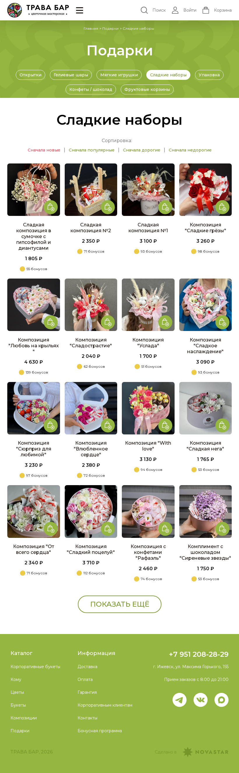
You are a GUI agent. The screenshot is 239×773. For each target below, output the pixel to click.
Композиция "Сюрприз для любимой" (33, 448)
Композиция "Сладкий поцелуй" (91, 549)
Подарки (110, 28)
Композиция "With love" (148, 446)
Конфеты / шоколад (90, 89)
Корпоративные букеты (35, 666)
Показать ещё (119, 604)
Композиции (23, 718)
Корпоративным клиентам (105, 705)
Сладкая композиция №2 (91, 227)
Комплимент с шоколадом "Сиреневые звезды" (205, 552)
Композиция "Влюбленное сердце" (91, 448)
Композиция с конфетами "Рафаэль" (148, 552)
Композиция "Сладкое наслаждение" (205, 345)
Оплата (85, 679)
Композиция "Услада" (148, 342)
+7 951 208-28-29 (199, 654)
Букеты (18, 705)
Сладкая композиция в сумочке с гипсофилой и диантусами (33, 236)
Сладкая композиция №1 (148, 227)
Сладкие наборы (168, 75)
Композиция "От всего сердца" (33, 549)
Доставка (87, 666)
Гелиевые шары (71, 75)
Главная (91, 28)
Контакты (87, 718)
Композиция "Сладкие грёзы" (205, 227)
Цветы (17, 692)
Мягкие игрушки (119, 75)
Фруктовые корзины (147, 89)
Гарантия (87, 692)
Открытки (30, 75)
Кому (15, 679)
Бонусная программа (100, 730)
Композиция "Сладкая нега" (205, 446)
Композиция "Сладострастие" (91, 342)
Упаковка (209, 75)
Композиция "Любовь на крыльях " (33, 345)
